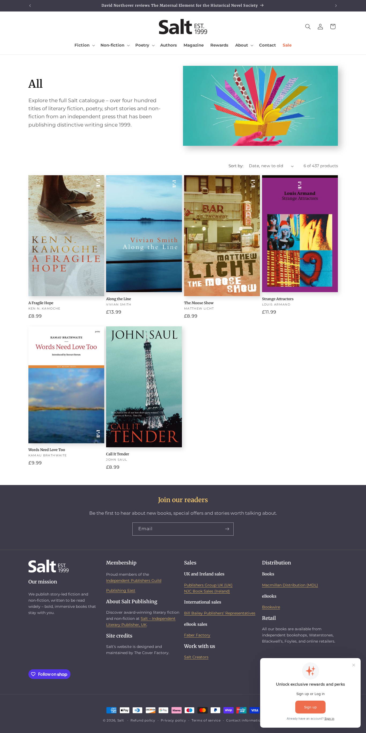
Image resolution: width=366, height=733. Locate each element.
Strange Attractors (278, 299)
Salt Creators (196, 657)
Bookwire (271, 607)
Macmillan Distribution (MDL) (290, 585)
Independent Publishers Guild (133, 580)
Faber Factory (197, 635)
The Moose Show (199, 303)
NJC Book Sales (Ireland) (207, 591)
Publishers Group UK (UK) (208, 585)
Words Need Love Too (46, 450)
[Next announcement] (336, 5)
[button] (84, 45)
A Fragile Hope (40, 303)
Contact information (244, 720)
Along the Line (118, 299)
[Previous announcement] (30, 5)
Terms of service (206, 720)
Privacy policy (173, 720)
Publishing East (120, 590)
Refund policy (142, 720)
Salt (120, 720)
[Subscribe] (227, 529)
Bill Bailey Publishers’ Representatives (219, 613)
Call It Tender (117, 454)
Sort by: (236, 165)
